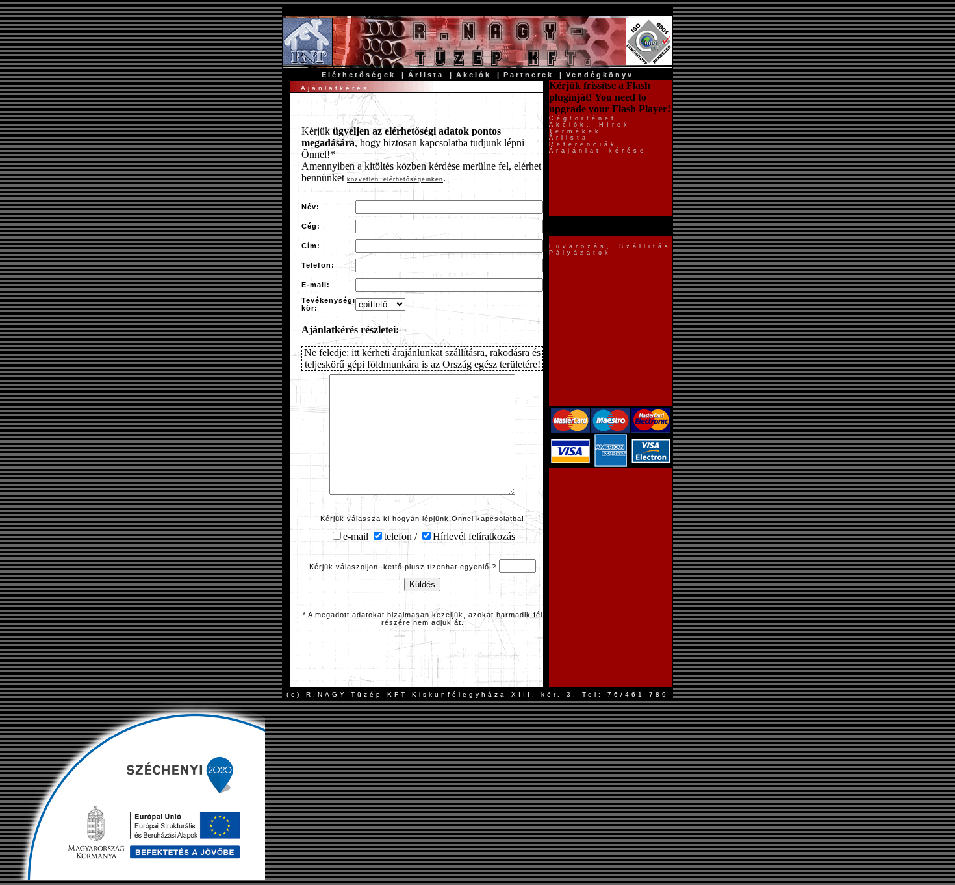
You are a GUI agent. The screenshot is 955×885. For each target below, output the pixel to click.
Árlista (569, 138)
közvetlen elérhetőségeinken (395, 179)
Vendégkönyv (599, 75)
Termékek (575, 131)
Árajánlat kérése (597, 151)
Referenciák (583, 144)
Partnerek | (533, 75)
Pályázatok (580, 253)
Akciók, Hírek (589, 125)
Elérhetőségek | (363, 75)
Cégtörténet (583, 118)
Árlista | (430, 75)
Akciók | (478, 75)
